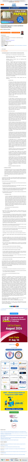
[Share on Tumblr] (18, 306)
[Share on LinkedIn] (16, 306)
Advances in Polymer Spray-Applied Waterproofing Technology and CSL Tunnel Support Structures (13, 431)
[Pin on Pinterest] (15, 306)
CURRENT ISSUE (12, 344)
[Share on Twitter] (12, 306)
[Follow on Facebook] (25, 4)
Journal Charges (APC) (14, 412)
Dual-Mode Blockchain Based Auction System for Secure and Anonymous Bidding (14, 454)
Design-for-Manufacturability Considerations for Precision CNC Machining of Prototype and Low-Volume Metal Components (14, 436)
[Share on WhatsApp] (10, 306)
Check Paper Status (14, 313)
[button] (2, 4)
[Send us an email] (26, 4)
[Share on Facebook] (11, 306)
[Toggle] (1, 49)
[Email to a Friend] (14, 306)
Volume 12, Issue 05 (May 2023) (4, 24)
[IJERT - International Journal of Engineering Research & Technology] (14, 4)
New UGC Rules (13, 347)
